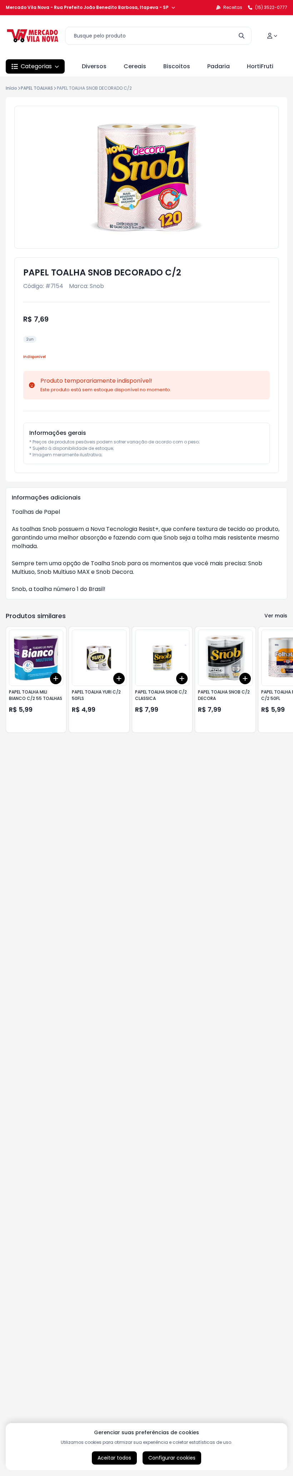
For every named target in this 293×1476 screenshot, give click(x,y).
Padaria (218, 66)
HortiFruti (260, 66)
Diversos (94, 66)
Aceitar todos (114, 1457)
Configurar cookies (171, 1457)
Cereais (135, 66)
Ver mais (275, 615)
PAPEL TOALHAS (37, 88)
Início (11, 88)
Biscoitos (176, 66)
